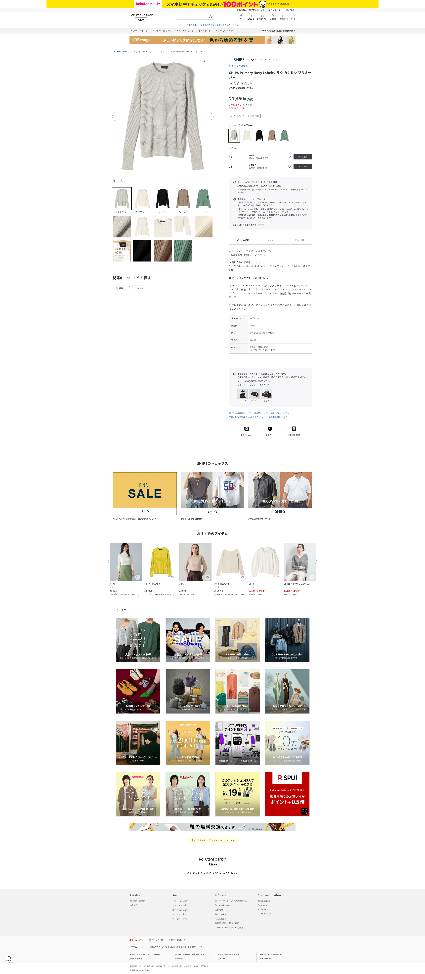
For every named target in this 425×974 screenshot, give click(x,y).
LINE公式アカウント (267, 913)
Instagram (262, 909)
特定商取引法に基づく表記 (227, 923)
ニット (161, 51)
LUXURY (133, 905)
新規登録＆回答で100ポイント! (251, 10)
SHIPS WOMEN (239, 65)
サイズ (270, 239)
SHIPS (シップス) (137, 51)
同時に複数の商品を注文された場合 (243, 417)
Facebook (262, 905)
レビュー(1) (298, 239)
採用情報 (204, 966)
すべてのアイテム (180, 918)
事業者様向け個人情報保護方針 (169, 966)
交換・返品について (278, 413)
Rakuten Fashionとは (225, 905)
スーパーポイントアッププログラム (231, 900)
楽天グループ (274, 10)
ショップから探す (180, 905)
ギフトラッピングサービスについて (253, 385)
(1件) (250, 83)
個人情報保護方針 (146, 966)
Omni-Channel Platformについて (230, 927)
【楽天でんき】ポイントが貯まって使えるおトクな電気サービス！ (176, 947)
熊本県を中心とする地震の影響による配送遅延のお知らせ (212, 25)
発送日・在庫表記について (240, 413)
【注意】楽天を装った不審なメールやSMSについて (212, 840)
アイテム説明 (243, 239)
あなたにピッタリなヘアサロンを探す (145, 954)
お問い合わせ (221, 914)
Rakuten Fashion (120, 51)
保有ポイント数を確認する (271, 954)
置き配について (260, 413)
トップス (151, 51)
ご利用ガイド (221, 909)
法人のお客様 (221, 918)
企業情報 (133, 966)
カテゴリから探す (180, 909)
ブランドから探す (180, 900)
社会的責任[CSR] (191, 966)
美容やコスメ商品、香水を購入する (190, 954)
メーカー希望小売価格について (274, 417)
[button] (162, 117)
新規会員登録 (264, 900)
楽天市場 (290, 10)
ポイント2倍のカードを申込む (230, 954)
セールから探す (179, 914)
